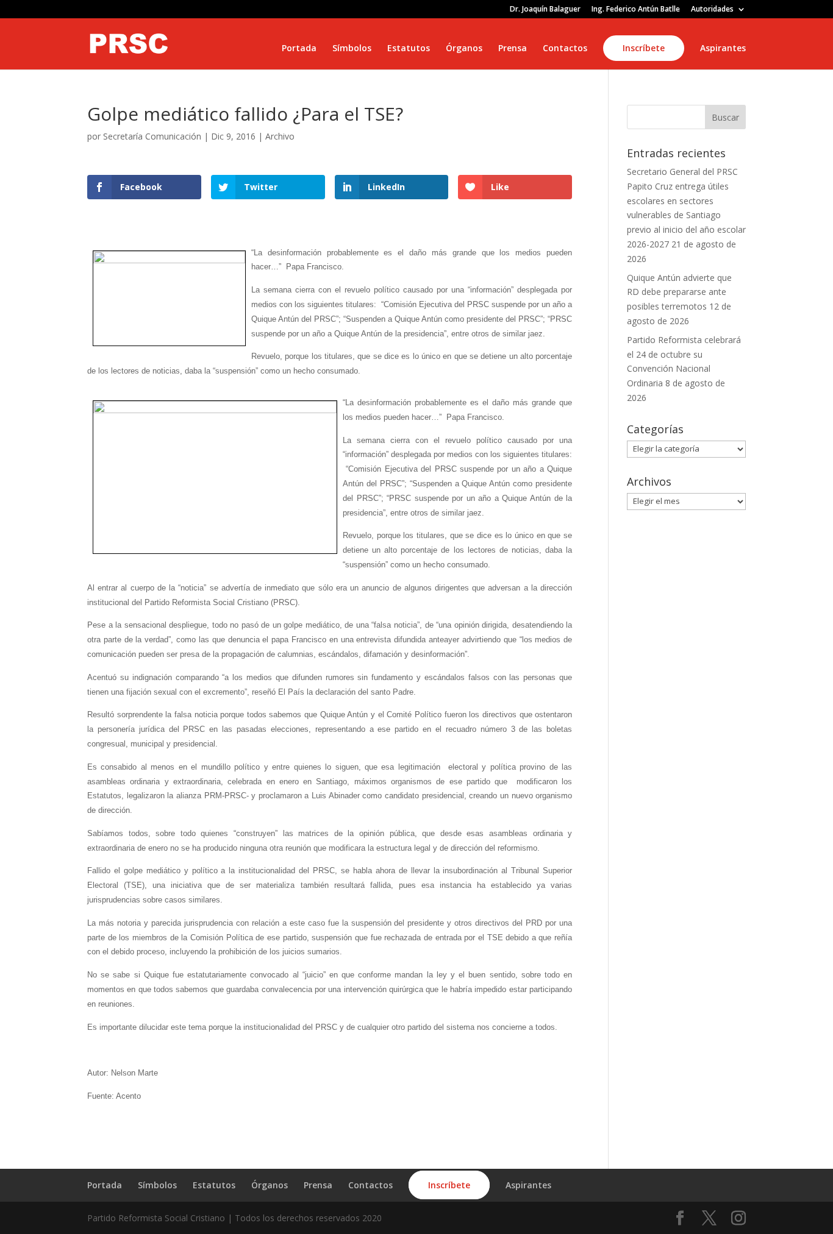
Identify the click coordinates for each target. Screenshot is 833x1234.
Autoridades (712, 9)
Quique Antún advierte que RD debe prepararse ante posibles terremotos (679, 292)
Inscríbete (644, 48)
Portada (299, 49)
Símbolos (351, 49)
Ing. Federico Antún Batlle (636, 9)
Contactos (565, 49)
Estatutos (408, 49)
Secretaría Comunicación (152, 136)
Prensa (512, 49)
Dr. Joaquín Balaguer (545, 9)
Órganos (464, 49)
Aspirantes (723, 49)
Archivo (280, 136)
